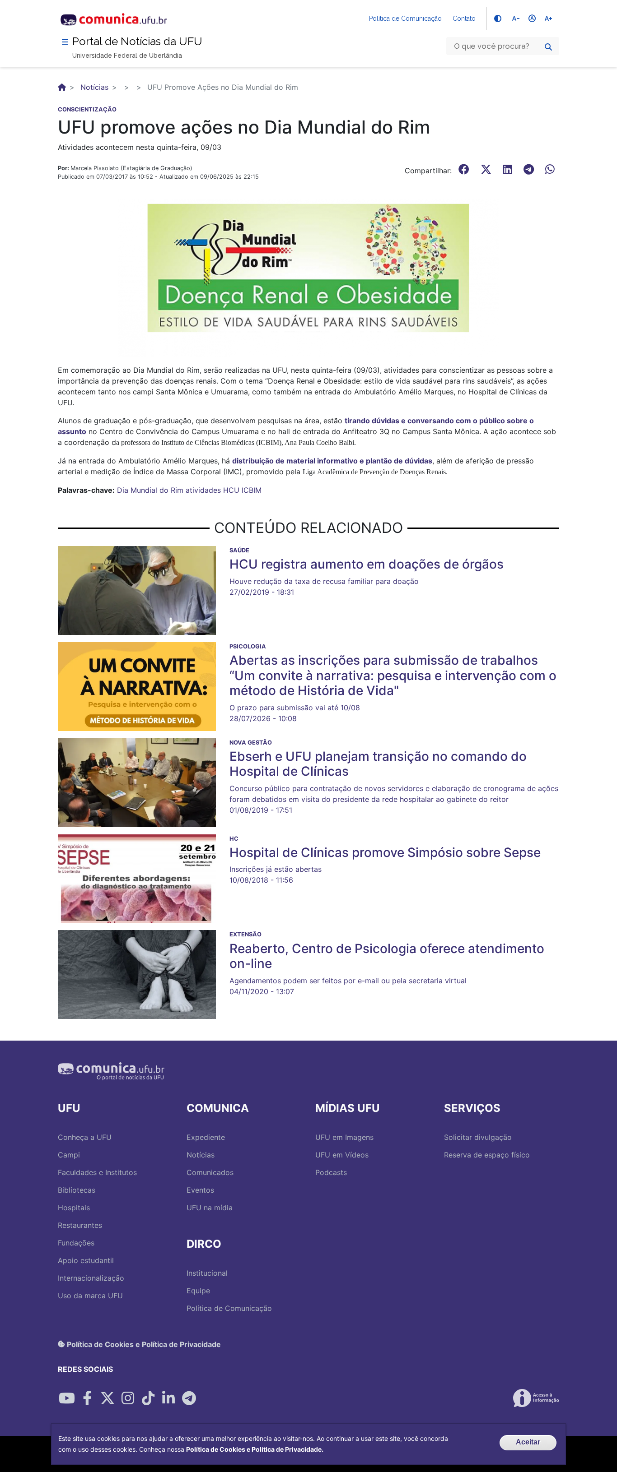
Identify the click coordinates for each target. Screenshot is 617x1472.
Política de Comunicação (405, 18)
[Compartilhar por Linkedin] (168, 1398)
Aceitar (528, 1442)
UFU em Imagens (344, 1137)
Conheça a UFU (85, 1137)
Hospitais (74, 1207)
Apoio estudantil (86, 1260)
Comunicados (210, 1172)
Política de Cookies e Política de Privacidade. (254, 1449)
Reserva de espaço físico (487, 1154)
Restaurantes (80, 1225)
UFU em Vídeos (342, 1154)
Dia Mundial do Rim (150, 490)
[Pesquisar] (548, 47)
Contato (464, 18)
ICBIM (252, 490)
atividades (203, 490)
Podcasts (331, 1172)
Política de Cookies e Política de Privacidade (143, 1343)
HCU (231, 490)
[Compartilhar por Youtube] (67, 1398)
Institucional (207, 1273)
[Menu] (65, 42)
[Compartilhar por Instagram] (128, 1398)
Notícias (94, 87)
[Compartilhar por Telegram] (189, 1398)
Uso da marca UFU (90, 1295)
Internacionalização (91, 1277)
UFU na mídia (210, 1207)
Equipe (198, 1290)
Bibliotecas (76, 1189)
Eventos (200, 1189)
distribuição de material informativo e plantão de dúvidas (332, 460)
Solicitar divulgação (478, 1137)
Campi (69, 1154)
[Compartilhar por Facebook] (87, 1398)
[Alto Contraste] (498, 18)
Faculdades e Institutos (97, 1172)
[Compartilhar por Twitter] (107, 1398)
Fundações (76, 1242)
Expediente (206, 1137)
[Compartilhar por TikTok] (148, 1398)
